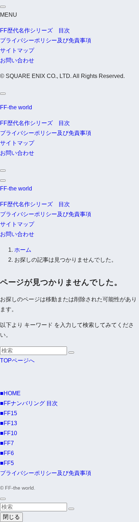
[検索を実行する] (71, 352)
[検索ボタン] (3, 170)
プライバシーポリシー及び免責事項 (45, 40)
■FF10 (8, 433)
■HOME (10, 393)
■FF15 (8, 413)
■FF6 (7, 453)
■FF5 (7, 463)
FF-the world (16, 107)
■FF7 (7, 443)
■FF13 (8, 423)
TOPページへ (17, 360)
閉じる (11, 517)
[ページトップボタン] (3, 499)
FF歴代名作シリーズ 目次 (35, 30)
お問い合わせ (17, 60)
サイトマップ (17, 50)
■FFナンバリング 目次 (29, 403)
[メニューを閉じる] (3, 7)
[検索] (3, 94)
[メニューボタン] (3, 180)
